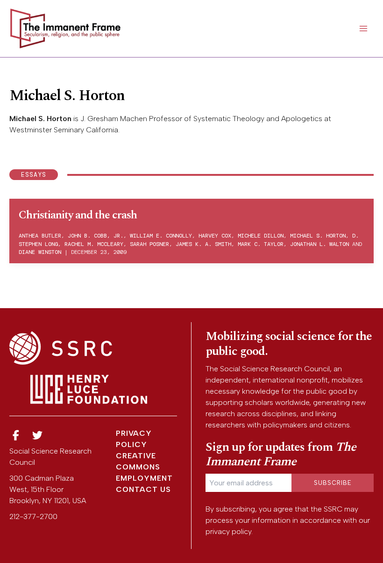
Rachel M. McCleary (93, 244)
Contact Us (143, 489)
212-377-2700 (33, 516)
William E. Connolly (161, 235)
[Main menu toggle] (363, 28)
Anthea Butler (40, 235)
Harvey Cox (215, 235)
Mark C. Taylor (261, 244)
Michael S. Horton (318, 235)
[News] (15, 435)
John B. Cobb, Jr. (95, 235)
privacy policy (228, 531)
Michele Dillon (261, 235)
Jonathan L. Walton (319, 244)
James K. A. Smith (203, 244)
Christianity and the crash (78, 215)
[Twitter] (37, 435)
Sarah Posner (149, 244)
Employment (144, 478)
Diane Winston (40, 252)
